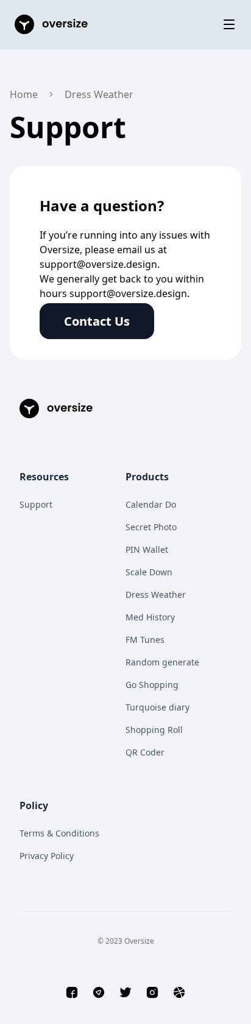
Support (35, 504)
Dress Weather (155, 594)
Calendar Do (150, 504)
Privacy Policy (46, 855)
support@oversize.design (98, 264)
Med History (150, 617)
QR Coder (144, 752)
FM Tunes (144, 639)
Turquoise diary (157, 707)
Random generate (162, 662)
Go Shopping (152, 684)
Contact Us (97, 321)
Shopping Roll (154, 729)
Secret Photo (151, 527)
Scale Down (148, 572)
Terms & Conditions (59, 833)
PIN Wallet (146, 549)
